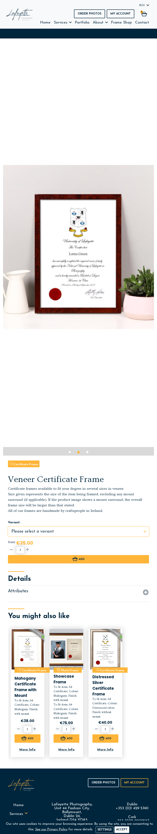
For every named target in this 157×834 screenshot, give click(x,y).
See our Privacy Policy (51, 829)
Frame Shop (121, 23)
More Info (27, 749)
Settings (105, 829)
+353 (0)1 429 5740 (132, 808)
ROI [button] (142, 5)
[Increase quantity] (28, 550)
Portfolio (82, 23)
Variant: (14, 522)
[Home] (19, 14)
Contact (142, 23)
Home (45, 23)
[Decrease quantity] (12, 550)
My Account (120, 13)
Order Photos (89, 13)
